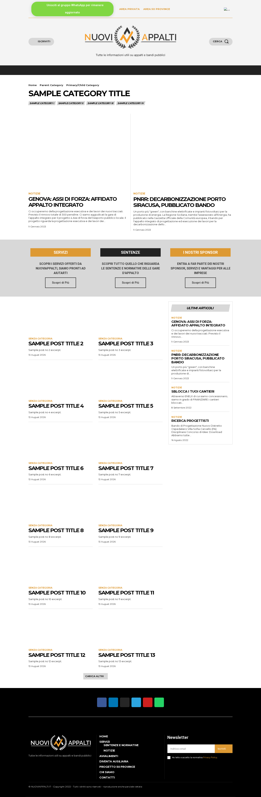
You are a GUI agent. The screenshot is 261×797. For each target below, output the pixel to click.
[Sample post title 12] (60, 629)
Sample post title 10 (56, 592)
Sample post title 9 (125, 530)
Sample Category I (42, 103)
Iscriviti (222, 748)
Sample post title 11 (126, 592)
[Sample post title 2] (60, 317)
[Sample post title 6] (60, 442)
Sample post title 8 (55, 530)
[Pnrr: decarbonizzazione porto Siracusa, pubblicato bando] (183, 151)
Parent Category (51, 85)
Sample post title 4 (55, 406)
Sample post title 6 (55, 468)
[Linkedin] (41, 762)
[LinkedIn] (218, 9)
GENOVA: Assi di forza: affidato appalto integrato (72, 202)
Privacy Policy (210, 757)
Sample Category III (100, 103)
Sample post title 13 (126, 655)
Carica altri (94, 676)
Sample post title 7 (125, 468)
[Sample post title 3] (130, 317)
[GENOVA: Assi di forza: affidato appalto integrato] (77, 151)
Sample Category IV (130, 103)
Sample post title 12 (56, 655)
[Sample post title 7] (130, 442)
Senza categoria (40, 338)
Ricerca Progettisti (190, 421)
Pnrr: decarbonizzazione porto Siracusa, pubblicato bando (179, 202)
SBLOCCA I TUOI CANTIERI (192, 391)
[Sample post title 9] (130, 504)
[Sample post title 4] (60, 380)
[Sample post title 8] (60, 504)
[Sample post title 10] (60, 567)
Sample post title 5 (125, 406)
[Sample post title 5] (130, 380)
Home (32, 85)
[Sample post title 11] (130, 567)
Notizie (34, 193)
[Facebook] (29, 762)
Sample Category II (70, 103)
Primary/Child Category (82, 85)
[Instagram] (35, 762)
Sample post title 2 (55, 343)
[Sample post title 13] (130, 629)
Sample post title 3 (125, 343)
